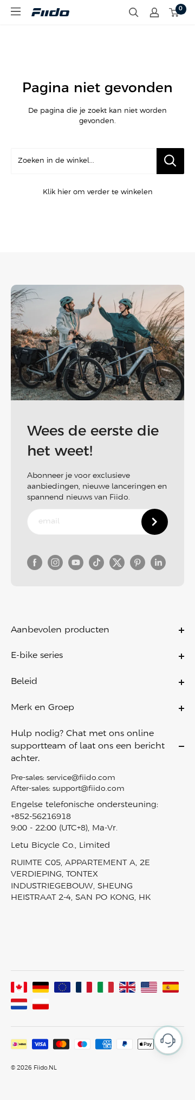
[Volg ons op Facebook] (34, 562)
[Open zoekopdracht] (134, 12)
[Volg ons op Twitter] (117, 562)
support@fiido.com (89, 788)
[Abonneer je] (154, 522)
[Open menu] (16, 11)
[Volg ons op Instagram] (55, 562)
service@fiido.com (81, 778)
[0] (174, 12)
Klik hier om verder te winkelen (98, 192)
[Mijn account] (154, 12)
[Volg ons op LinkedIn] (158, 562)
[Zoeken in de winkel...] (170, 161)
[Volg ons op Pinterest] (137, 562)
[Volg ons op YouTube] (75, 562)
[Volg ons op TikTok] (96, 562)
